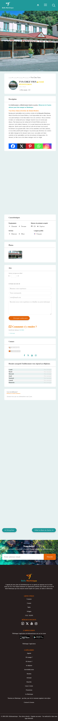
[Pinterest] (30, 146)
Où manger (20, 77)
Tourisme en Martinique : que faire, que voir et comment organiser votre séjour (29, 698)
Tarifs (29, 607)
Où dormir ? (29, 661)
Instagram (36, 624)
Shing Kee (10, 530)
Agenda (29, 653)
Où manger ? (29, 657)
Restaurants (26, 77)
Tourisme (15, 77)
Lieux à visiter (29, 686)
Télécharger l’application (29, 643)
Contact (29, 603)
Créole (20, 86)
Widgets (29, 611)
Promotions (29, 690)
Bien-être (29, 682)
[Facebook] (13, 146)
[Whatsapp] (38, 146)
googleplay (36, 636)
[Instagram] (47, 146)
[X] (21, 146)
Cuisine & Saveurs (29, 702)
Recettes (29, 673)
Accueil (10, 77)
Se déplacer (29, 665)
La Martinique (29, 694)
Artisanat (29, 677)
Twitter (27, 624)
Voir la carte (12, 333)
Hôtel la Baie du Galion (43, 530)
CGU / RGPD (29, 615)
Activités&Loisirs (29, 669)
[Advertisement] (29, 183)
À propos (29, 599)
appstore (22, 636)
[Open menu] (45, 4)
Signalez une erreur (36, 716)
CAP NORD (21, 330)
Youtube (31, 624)
